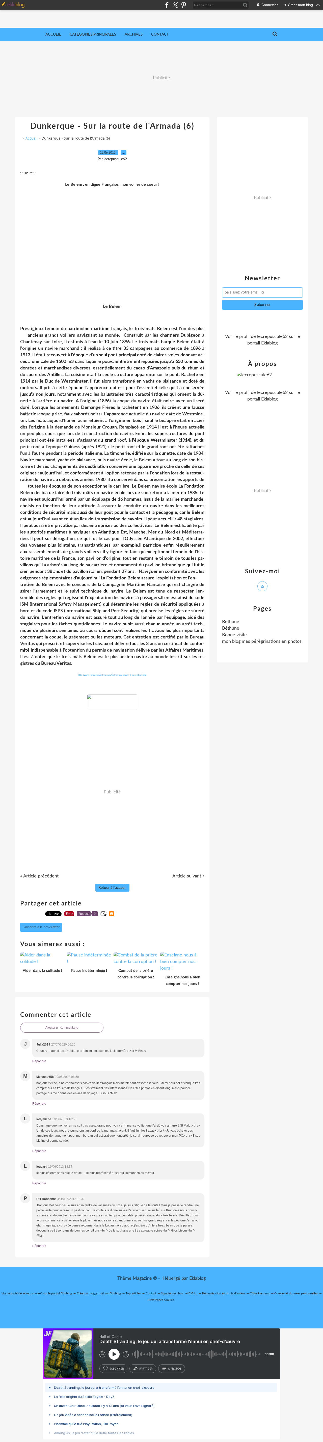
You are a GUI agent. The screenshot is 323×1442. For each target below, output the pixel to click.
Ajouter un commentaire (61, 1027)
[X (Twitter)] (175, 5)
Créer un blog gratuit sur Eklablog (99, 1293)
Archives (134, 34)
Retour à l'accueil (112, 888)
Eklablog (197, 1278)
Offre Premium (260, 1293)
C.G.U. (193, 1293)
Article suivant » (188, 876)
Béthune (230, 628)
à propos (174, 1368)
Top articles (133, 1293)
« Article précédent (39, 876)
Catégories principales (93, 34)
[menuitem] (53, 34)
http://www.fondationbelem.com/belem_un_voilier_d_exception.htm (112, 675)
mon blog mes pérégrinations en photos (262, 641)
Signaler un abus (172, 1293)
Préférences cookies (161, 1299)
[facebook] (167, 5)
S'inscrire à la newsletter (41, 927)
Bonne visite (234, 635)
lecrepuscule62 (272, 336)
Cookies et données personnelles (296, 1293)
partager (146, 1368)
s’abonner (116, 1368)
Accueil (53, 34)
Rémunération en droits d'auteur (223, 1293)
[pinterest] (183, 5)
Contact (160, 34)
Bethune (230, 622)
